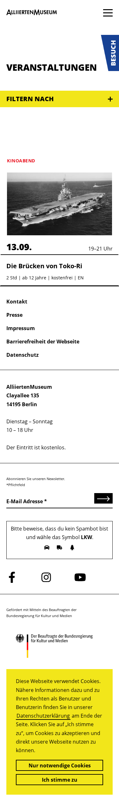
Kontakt (16, 301)
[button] (110, 53)
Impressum (20, 328)
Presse (14, 314)
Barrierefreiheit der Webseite (42, 341)
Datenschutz (22, 354)
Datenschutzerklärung (43, 715)
